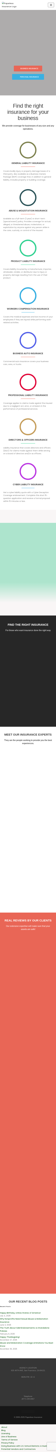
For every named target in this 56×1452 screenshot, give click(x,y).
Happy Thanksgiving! (10, 1337)
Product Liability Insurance (28, 261)
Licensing (5, 1433)
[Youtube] (33, 1411)
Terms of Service (9, 1439)
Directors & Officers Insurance (28, 439)
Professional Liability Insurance (28, 395)
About (4, 1427)
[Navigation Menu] (51, 5)
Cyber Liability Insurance (28, 484)
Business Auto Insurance (28, 353)
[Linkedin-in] (29, 1411)
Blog (3, 1430)
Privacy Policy (7, 1442)
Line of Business (8, 1436)
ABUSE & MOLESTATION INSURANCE (28, 210)
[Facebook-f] (23, 1411)
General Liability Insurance (28, 163)
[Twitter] (26, 1411)
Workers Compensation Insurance (28, 308)
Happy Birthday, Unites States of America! (20, 1312)
